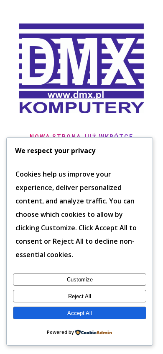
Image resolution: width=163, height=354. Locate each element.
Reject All (79, 296)
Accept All (79, 313)
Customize (80, 279)
